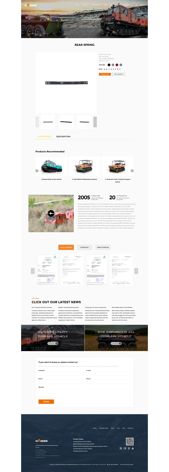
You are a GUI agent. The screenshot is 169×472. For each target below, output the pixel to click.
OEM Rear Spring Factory (40, 457)
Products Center (96, 4)
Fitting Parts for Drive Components (95, 307)
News (118, 4)
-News (112, 428)
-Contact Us (130, 428)
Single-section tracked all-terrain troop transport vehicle (90, 446)
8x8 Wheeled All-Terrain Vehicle (84, 179)
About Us (85, 4)
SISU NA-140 (37, 33)
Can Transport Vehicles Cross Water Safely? (42, 307)
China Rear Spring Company (126, 464)
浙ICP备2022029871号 (113, 464)
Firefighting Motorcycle (80, 451)
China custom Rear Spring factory (120, 204)
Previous (37, 170)
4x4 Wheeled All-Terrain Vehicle (82, 448)
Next (132, 170)
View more (51, 343)
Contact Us (126, 4)
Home (77, 4)
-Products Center (103, 428)
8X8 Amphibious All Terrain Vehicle (83, 444)
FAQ (105, 4)
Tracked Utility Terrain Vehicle (82, 441)
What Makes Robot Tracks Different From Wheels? (122, 307)
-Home (94, 428)
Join (111, 4)
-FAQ (123, 428)
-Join (118, 428)
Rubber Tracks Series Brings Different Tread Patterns (69, 307)
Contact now (105, 74)
